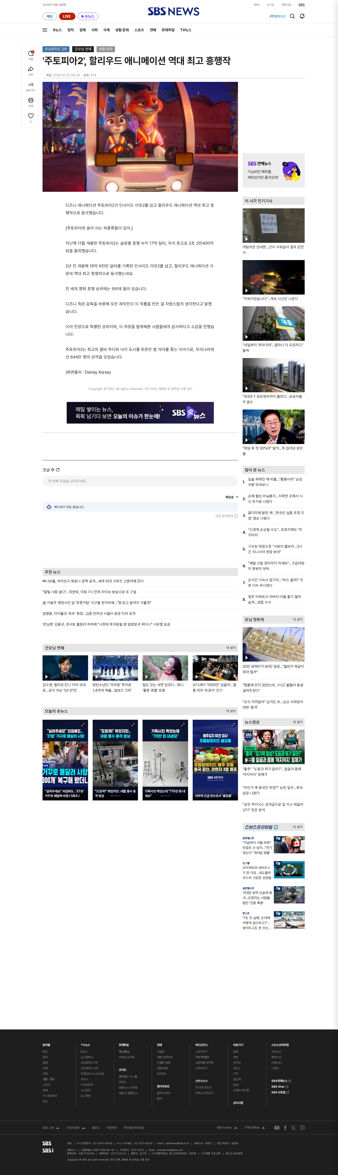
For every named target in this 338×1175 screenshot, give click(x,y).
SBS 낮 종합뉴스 (128, 1093)
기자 (235, 1073)
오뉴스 (84, 1079)
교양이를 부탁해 (204, 1062)
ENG (257, 4)
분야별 (46, 1044)
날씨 (235, 1051)
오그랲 (246, 863)
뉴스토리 (86, 1090)
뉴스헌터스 (87, 1057)
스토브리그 (201, 1068)
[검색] (292, 16)
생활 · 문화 (48, 1079)
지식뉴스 (276, 1051)
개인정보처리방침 (133, 1127)
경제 (82, 30)
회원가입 (286, 4)
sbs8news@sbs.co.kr (177, 1143)
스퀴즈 (275, 1068)
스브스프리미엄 (280, 1044)
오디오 (122, 1069)
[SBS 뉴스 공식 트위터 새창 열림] (293, 1127)
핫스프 (246, 913)
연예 (153, 30)
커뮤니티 (276, 1062)
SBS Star (278, 1086)
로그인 (270, 4)
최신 (45, 1051)
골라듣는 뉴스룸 (128, 1076)
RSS (236, 1084)
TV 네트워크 (50, 1096)
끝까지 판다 (163, 1093)
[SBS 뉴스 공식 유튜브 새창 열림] (277, 1127)
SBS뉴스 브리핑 (128, 1087)
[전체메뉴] (45, 30)
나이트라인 (87, 1084)
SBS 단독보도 (165, 1057)
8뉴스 (57, 30)
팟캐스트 (276, 1057)
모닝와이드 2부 (56, 49)
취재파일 (168, 30)
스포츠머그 (201, 1051)
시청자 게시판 (241, 1090)
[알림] (302, 16)
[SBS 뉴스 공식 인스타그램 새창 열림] (302, 1127)
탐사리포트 (163, 1085)
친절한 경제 (163, 1062)
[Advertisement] (140, 543)
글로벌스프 (248, 838)
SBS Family (227, 1128)
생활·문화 (122, 30)
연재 (159, 1044)
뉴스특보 (86, 1096)
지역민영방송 (254, 1128)
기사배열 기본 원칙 (211, 1153)
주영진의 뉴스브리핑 (92, 1073)
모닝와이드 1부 (89, 1062)
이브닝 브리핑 (127, 1057)
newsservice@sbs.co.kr (170, 1150)
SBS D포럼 (278, 1091)
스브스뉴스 (201, 1080)
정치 (70, 30)
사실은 (161, 1051)
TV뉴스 (186, 30)
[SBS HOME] (301, 4)
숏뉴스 (237, 1068)
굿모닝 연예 (83, 49)
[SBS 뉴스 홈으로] (173, 11)
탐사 (159, 1098)
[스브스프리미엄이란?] (277, 827)
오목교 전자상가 (204, 1093)
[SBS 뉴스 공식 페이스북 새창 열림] (285, 1128)
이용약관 (111, 1127)
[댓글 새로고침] (58, 470)
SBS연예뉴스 (279, 1080)
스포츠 (139, 30)
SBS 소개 (51, 1128)
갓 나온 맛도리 (203, 1087)
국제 (106, 30)
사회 (94, 30)
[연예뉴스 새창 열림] (274, 170)
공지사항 (238, 1103)
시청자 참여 (75, 1128)
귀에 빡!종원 (202, 1057)
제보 (235, 1057)
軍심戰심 (124, 1051)
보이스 (122, 1082)
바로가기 (238, 1044)
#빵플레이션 (277, 16)
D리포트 (161, 1073)
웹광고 (96, 1127)
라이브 (237, 1062)
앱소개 (237, 1079)
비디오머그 (201, 1044)
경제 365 (162, 1068)
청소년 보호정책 (234, 1153)
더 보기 (230, 647)
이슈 (45, 1101)
